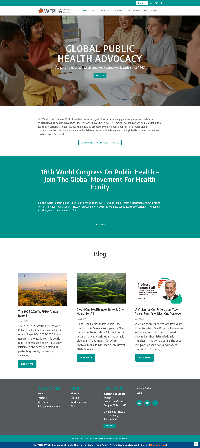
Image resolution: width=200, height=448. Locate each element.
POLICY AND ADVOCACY (122, 11)
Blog (100, 254)
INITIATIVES (105, 11)
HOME (85, 11)
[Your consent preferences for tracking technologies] (196, 444)
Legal (139, 392)
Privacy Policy (143, 388)
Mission (74, 397)
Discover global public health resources (100, 142)
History (74, 393)
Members (43, 402)
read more (27, 363)
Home (41, 393)
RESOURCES (137, 11)
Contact (109, 426)
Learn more (100, 224)
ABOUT (93, 11)
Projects (42, 397)
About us (100, 76)
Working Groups (79, 402)
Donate (142, 3)
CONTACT (154, 11)
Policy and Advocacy (49, 406)
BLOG (146, 11)
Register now (158, 444)
